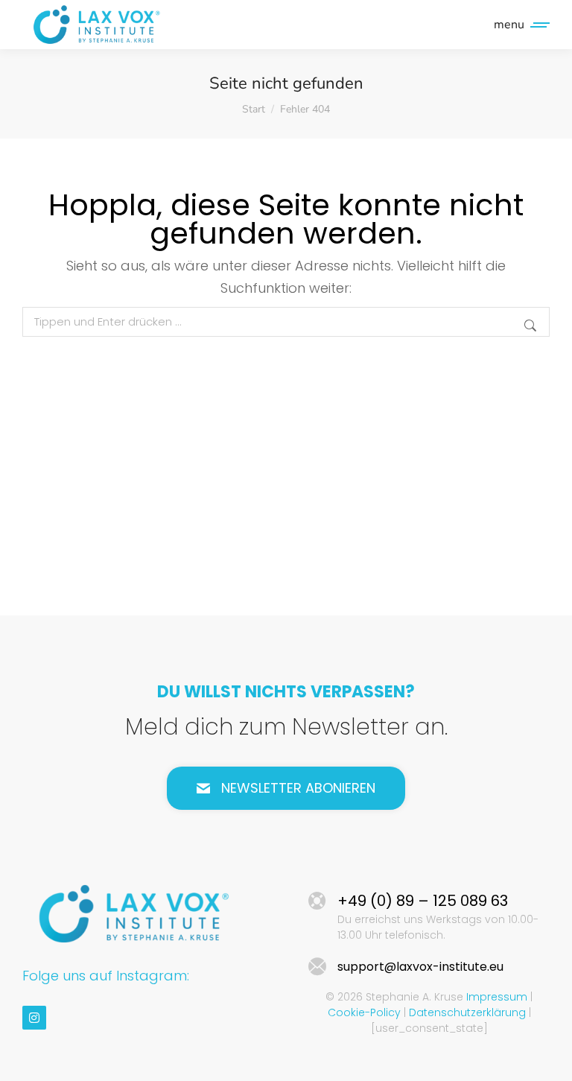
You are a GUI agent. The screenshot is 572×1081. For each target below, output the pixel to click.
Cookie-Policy (364, 1012)
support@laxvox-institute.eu (420, 966)
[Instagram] (34, 1018)
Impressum (496, 996)
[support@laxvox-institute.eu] (317, 967)
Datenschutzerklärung (467, 1012)
